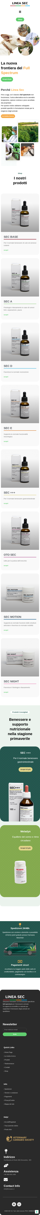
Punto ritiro (8, 1129)
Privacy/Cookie (10, 1100)
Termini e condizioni (11, 1093)
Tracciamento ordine (11, 1126)
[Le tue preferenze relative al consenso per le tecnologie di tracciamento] (37, 1212)
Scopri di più (25, 769)
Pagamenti (8, 1096)
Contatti (7, 1067)
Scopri (6, 250)
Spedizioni (8, 1089)
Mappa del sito (9, 1104)
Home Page (8, 1052)
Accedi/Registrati (10, 1122)
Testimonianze (9, 1063)
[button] (20, 12)
